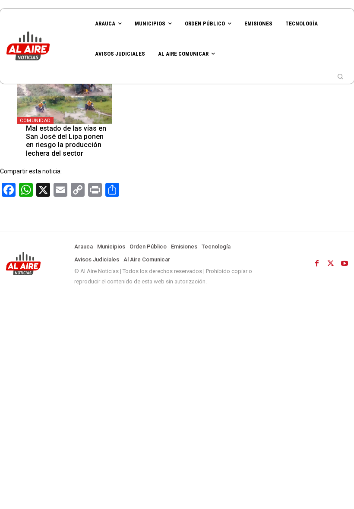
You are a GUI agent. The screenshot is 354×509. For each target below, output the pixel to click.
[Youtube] (344, 263)
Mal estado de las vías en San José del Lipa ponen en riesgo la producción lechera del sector (66, 140)
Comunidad (35, 120)
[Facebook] (316, 263)
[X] (330, 263)
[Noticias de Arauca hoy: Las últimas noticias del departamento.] (44, 45)
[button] (340, 76)
